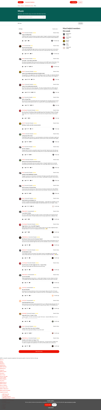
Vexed (23, 32)
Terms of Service (5, 395)
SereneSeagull (24, 110)
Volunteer (1, 362)
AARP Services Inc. (3, 382)
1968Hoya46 (68, 47)
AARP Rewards (2, 365)
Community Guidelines (29, 2)
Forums (22, 5)
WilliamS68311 (25, 211)
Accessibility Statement (6, 396)
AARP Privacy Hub (5, 394)
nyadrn (23, 84)
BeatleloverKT (68, 33)
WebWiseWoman (25, 237)
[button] (51, 407)
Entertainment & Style (29, 5)
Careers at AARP (3, 377)
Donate (1, 361)
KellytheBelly (24, 313)
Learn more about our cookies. (70, 402)
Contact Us (2, 370)
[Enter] (19, 17)
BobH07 (23, 71)
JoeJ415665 (24, 287)
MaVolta (23, 133)
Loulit (23, 45)
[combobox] (32, 17)
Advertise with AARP (3, 376)
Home (19, 5)
